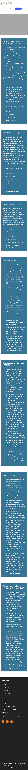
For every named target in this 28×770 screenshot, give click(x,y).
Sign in (11, 8)
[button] (25, 3)
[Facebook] (7, 721)
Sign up (18, 8)
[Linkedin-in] (2, 721)
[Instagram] (11, 721)
